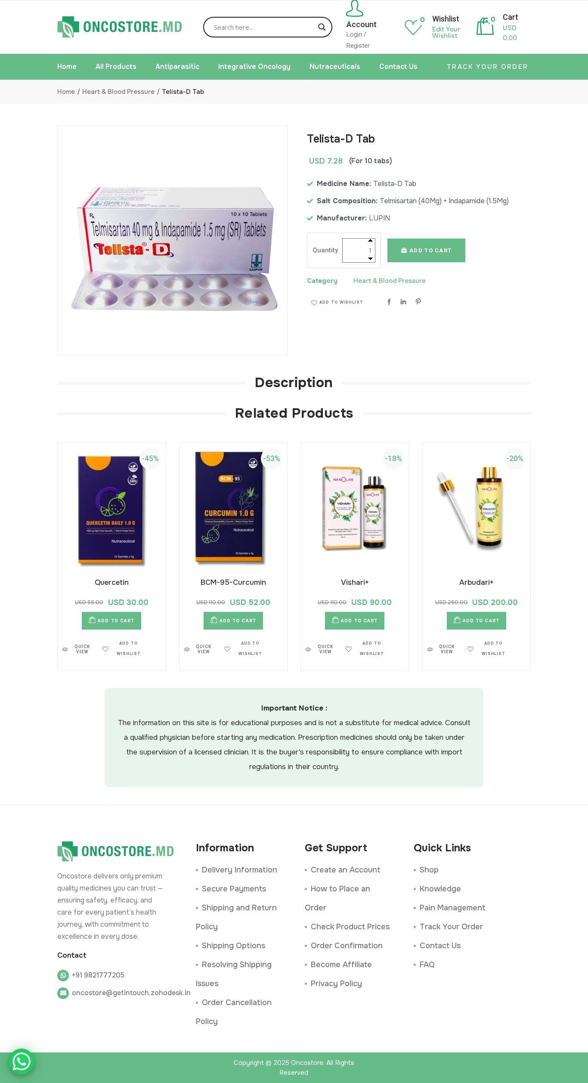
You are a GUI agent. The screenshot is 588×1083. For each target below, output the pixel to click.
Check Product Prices (350, 926)
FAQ (427, 964)
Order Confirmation (347, 945)
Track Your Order (451, 926)
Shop (429, 870)
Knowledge (440, 889)
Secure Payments (234, 889)
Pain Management (453, 907)
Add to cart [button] (116, 621)
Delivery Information (239, 870)
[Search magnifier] (322, 27)
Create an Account (346, 870)
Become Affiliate (341, 964)
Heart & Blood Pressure (389, 280)
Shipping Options (233, 945)
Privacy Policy (336, 983)
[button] (337, 302)
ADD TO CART (430, 250)
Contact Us (440, 945)
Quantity (325, 250)
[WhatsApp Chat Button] (21, 1061)
